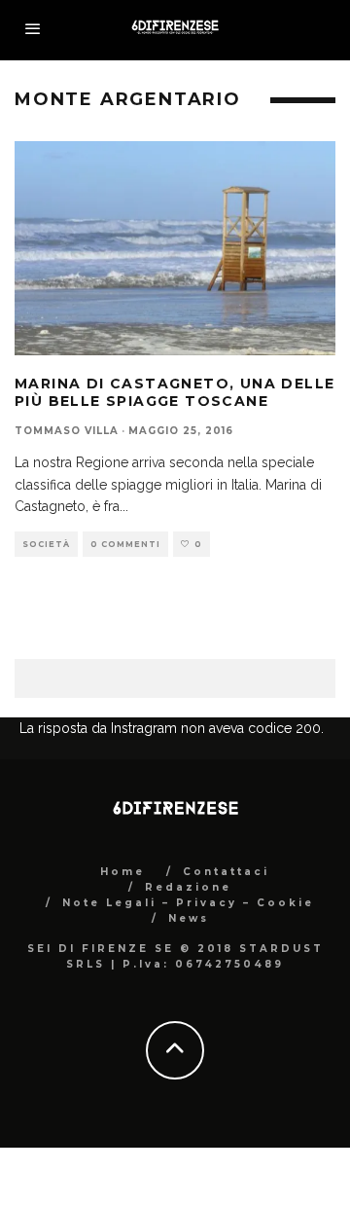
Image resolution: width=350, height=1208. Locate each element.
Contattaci (226, 871)
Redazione (188, 887)
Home (122, 871)
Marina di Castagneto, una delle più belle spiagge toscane (174, 392)
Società (46, 544)
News (188, 918)
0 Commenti (125, 544)
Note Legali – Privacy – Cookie (188, 903)
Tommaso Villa (67, 430)
